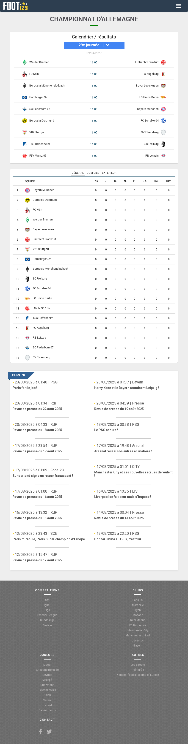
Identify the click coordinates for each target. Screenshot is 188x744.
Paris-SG (138, 600)
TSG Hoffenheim (39, 144)
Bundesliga (47, 620)
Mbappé (47, 680)
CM (47, 600)
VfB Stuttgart (37, 132)
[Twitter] (49, 732)
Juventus (138, 640)
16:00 (93, 62)
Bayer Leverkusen (147, 85)
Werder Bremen (39, 62)
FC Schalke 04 (150, 120)
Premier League (47, 615)
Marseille (138, 605)
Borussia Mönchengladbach (47, 85)
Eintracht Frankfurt (147, 62)
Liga (47, 610)
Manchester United (138, 635)
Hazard (47, 705)
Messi (47, 664)
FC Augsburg (151, 74)
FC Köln (34, 74)
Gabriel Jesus (47, 710)
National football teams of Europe (138, 674)
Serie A (47, 625)
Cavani (47, 700)
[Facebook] (40, 732)
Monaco (138, 615)
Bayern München (148, 109)
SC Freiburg (151, 144)
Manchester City (137, 630)
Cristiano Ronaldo (47, 669)
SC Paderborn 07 (39, 109)
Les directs (138, 664)
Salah (47, 695)
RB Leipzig (152, 155)
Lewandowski (47, 690)
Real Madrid (137, 620)
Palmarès (138, 669)
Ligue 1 (47, 605)
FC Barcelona (137, 625)
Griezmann (47, 685)
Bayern (137, 645)
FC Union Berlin (149, 97)
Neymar (47, 674)
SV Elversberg (150, 132)
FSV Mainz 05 (38, 155)
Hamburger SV (38, 97)
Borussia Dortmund (41, 120)
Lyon (138, 610)
